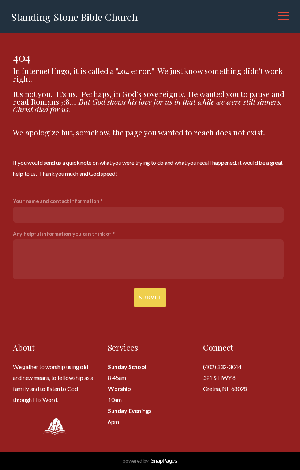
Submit (150, 298)
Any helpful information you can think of (62, 234)
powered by (150, 461)
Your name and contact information (56, 201)
